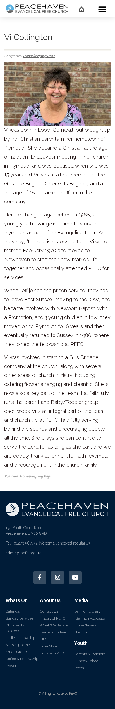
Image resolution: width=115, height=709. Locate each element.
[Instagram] (57, 577)
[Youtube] (75, 577)
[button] (102, 9)
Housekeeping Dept (39, 56)
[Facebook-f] (39, 577)
